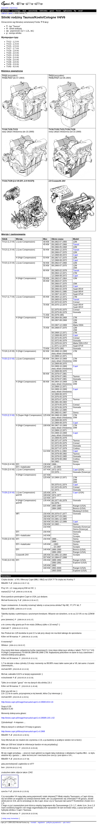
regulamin (41, 822)
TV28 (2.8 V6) (8, 493)
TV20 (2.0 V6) (8, 359)
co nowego (16, 11)
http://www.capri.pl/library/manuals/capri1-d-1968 (23, 731)
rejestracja (13, 8)
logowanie (4, 8)
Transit (76, 244)
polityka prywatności (53, 822)
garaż (52, 11)
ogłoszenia (67, 11)
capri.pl (4, 13)
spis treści (5, 11)
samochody (32, 11)
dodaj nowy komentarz (10, 818)
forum (58, 11)
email (80, 11)
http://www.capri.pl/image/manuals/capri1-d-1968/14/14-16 (27, 702)
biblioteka (43, 11)
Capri (75, 255)
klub (24, 11)
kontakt (33, 822)
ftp (75, 11)
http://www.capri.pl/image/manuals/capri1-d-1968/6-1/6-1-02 (28, 718)
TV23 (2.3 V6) (8, 415)
